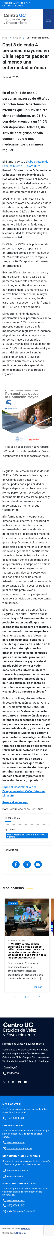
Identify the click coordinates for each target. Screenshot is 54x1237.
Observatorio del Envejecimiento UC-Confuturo (26, 836)
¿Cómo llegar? (9, 1067)
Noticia (12, 903)
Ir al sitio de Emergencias (19, 1148)
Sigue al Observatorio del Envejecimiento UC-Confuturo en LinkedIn (23, 791)
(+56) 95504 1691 (16, 1200)
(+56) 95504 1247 (16, 1205)
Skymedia (25, 1228)
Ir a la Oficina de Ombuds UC (21, 1211)
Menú (48, 22)
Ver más (39, 987)
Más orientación (15, 1176)
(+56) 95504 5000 (16, 1142)
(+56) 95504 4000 (16, 1118)
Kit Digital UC (20, 1233)
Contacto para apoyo (17, 1170)
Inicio (4, 38)
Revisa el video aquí (15, 802)
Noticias (17, 38)
